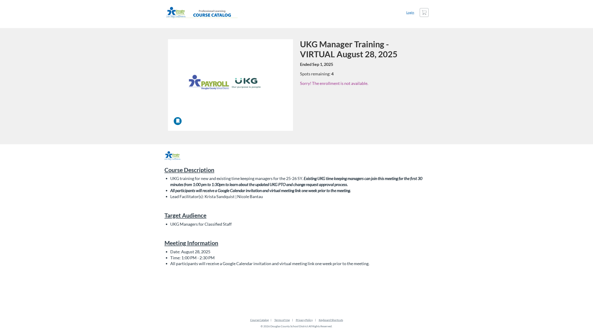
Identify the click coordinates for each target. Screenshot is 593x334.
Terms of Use (282, 320)
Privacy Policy (304, 320)
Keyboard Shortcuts (331, 320)
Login (410, 12)
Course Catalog (259, 320)
